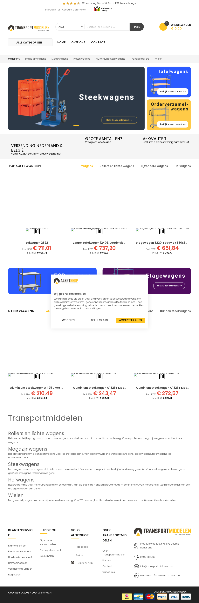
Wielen (158, 58)
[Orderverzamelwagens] (169, 114)
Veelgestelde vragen (20, 568)
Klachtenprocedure (19, 551)
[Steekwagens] (76, 98)
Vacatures (108, 572)
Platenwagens (81, 58)
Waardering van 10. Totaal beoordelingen (109, 3)
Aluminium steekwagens (110, 58)
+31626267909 (84, 563)
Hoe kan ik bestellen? (20, 557)
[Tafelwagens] (169, 82)
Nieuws (106, 560)
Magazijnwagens (35, 58)
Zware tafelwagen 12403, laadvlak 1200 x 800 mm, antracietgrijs (119, 243)
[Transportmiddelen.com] (28, 27)
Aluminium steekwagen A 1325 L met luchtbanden (108, 388)
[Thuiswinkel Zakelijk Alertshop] (103, 8)
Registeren (14, 574)
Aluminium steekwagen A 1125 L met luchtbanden (45, 388)
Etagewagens (59, 58)
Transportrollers (140, 58)
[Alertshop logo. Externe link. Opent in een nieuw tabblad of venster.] (66, 281)
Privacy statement (50, 550)
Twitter (80, 555)
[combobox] (92, 27)
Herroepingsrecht (18, 563)
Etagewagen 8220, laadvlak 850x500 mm (165, 243)
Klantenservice (16, 545)
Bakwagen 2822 (36, 243)
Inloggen (50, 9)
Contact (107, 566)
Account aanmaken (74, 9)
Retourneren (47, 556)
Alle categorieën (29, 42)
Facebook (82, 547)
